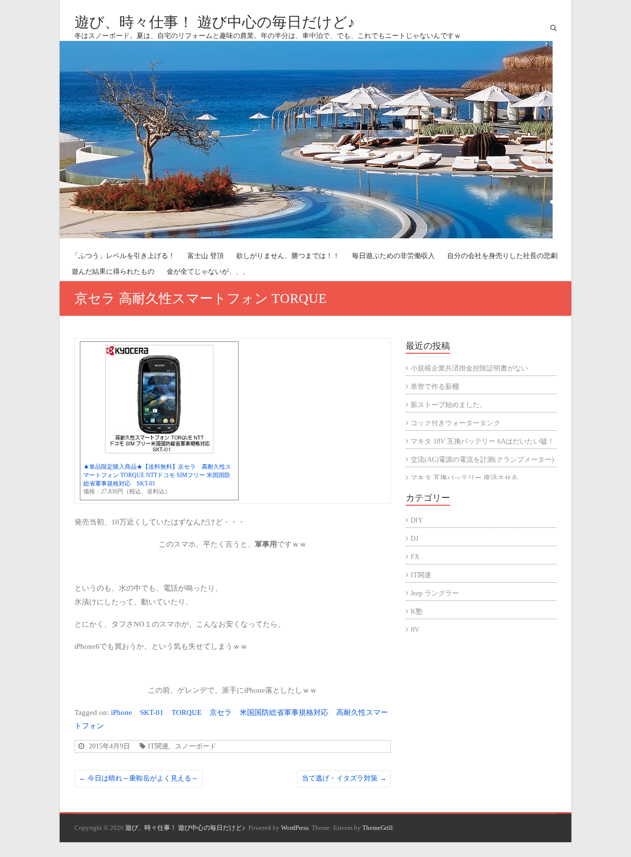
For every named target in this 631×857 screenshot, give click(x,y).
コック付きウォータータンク (455, 423)
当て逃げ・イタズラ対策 (344, 778)
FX (415, 556)
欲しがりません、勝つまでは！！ (288, 256)
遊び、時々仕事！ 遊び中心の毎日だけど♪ (214, 22)
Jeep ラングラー (435, 593)
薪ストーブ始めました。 (449, 405)
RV (415, 629)
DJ (414, 538)
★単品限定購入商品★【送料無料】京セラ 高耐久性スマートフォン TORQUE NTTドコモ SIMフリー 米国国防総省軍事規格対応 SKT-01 (157, 475)
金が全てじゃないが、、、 (208, 271)
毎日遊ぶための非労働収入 (393, 256)
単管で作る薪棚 (435, 386)
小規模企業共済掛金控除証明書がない (469, 368)
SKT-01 (152, 712)
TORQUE (187, 712)
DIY (417, 520)
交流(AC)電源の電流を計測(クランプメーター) (482, 459)
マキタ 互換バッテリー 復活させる (464, 478)
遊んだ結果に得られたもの (112, 271)
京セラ (221, 712)
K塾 (416, 611)
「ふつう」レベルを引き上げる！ (123, 256)
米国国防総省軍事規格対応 (284, 712)
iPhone (121, 712)
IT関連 (158, 746)
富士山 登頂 (205, 256)
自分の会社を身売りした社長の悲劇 (502, 256)
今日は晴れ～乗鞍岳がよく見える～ (138, 778)
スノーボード (195, 746)
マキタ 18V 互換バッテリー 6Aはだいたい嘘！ (482, 441)
